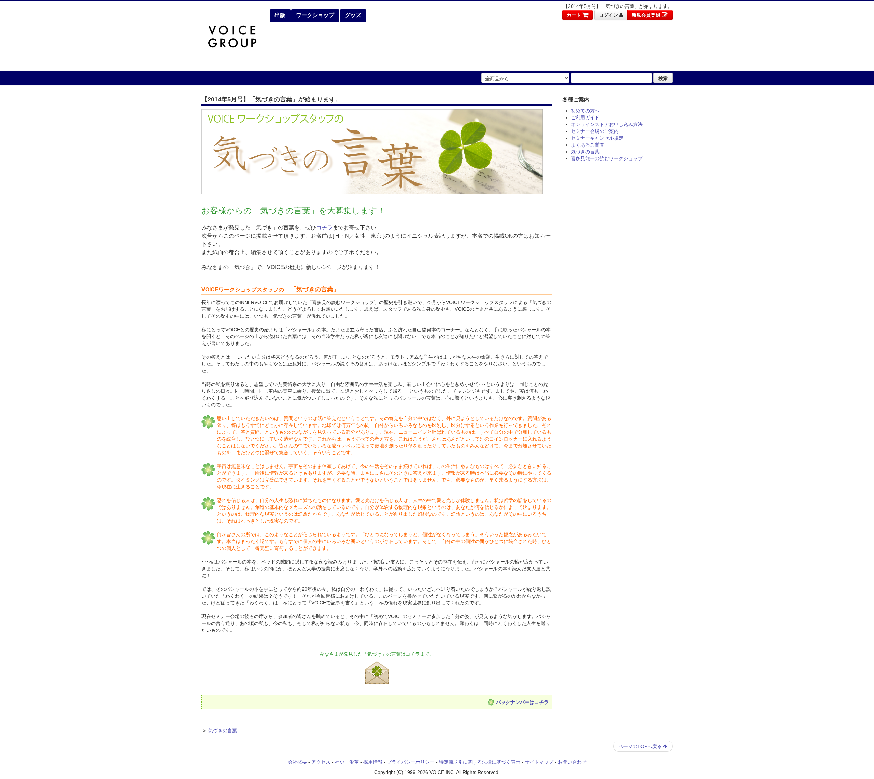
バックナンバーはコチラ (522, 702)
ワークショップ (314, 15)
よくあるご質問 (587, 145)
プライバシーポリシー (411, 762)
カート (574, 15)
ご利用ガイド (585, 117)
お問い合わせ (572, 762)
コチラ (324, 228)
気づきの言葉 (222, 730)
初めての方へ (585, 110)
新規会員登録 (647, 15)
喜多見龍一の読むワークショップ (607, 158)
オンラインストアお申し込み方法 (607, 124)
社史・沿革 (347, 762)
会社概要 (297, 762)
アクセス (320, 762)
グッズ (352, 15)
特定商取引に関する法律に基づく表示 (479, 762)
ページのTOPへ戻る (640, 746)
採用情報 (372, 762)
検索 (663, 77)
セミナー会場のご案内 (595, 131)
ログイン (609, 15)
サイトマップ (539, 762)
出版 (279, 15)
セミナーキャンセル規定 (597, 138)
